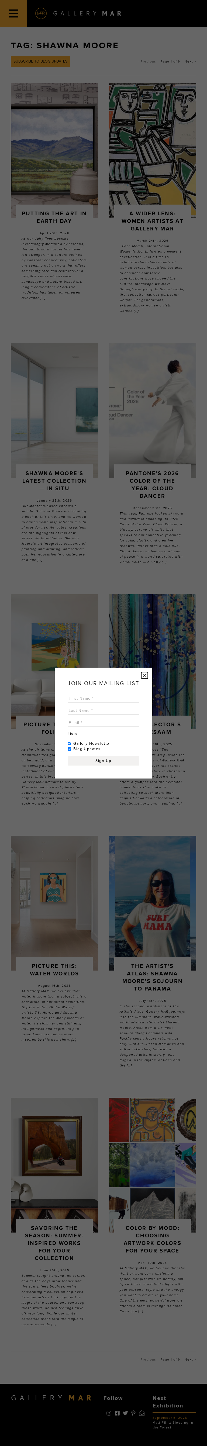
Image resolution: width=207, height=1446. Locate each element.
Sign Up (103, 760)
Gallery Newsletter (92, 743)
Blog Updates (87, 748)
